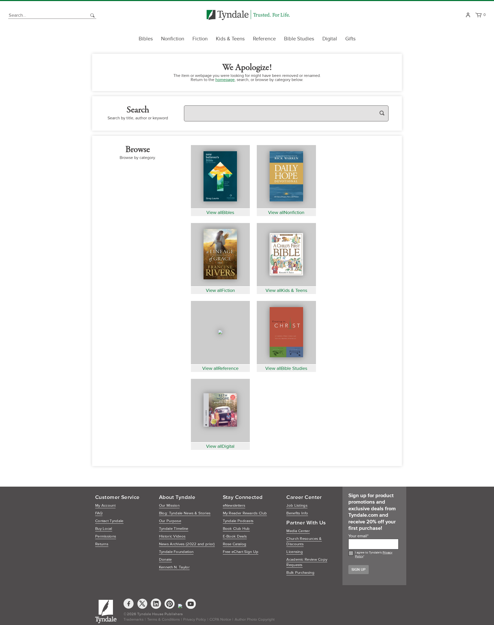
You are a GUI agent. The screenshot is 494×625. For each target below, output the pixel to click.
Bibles (146, 39)
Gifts (350, 39)
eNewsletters (234, 505)
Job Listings (296, 505)
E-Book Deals (235, 536)
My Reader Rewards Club (245, 513)
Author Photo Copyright (255, 619)
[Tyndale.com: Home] (248, 15)
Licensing (294, 551)
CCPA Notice (220, 619)
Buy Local (103, 528)
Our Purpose (170, 521)
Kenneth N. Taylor (174, 567)
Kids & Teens (230, 39)
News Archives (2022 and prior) (187, 544)
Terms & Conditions (163, 619)
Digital (329, 39)
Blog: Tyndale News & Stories (184, 513)
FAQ (98, 513)
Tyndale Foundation (176, 551)
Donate (165, 559)
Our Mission (169, 505)
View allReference (220, 368)
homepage (225, 79)
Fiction (200, 39)
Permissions (105, 536)
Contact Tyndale (109, 521)
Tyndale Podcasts (238, 521)
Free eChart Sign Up (241, 551)
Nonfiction (172, 39)
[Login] (468, 15)
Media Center (298, 531)
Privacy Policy (194, 619)
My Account (105, 505)
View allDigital (220, 446)
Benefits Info (297, 513)
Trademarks (133, 619)
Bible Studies (299, 39)
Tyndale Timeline (173, 528)
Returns (101, 544)
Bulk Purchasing (300, 572)
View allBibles (220, 212)
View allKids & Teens (286, 290)
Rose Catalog (234, 544)
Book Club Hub (236, 528)
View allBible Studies (286, 368)
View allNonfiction (286, 212)
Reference (264, 39)
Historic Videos (172, 536)
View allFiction (220, 290)
